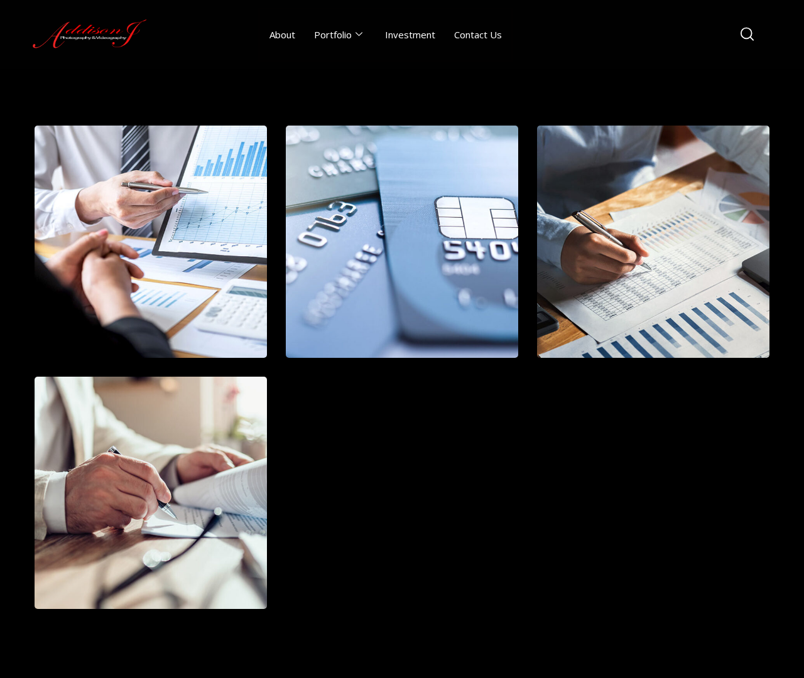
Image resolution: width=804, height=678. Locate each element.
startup (121, 281)
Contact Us (478, 34)
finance (375, 281)
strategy (177, 281)
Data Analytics (151, 254)
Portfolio (333, 34)
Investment (410, 34)
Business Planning (151, 505)
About (282, 34)
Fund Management (402, 254)
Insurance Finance (653, 254)
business (124, 532)
